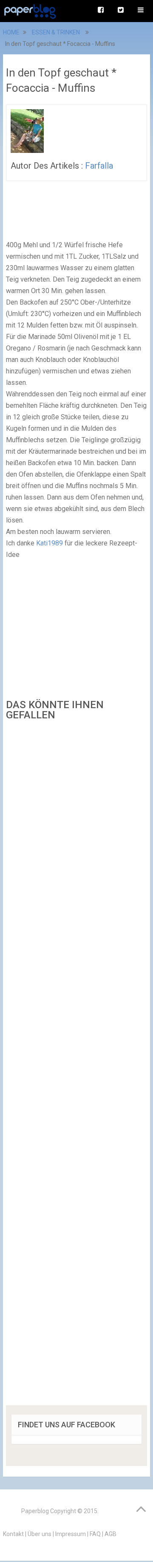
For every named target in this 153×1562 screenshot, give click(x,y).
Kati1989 (49, 543)
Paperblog (35, 1511)
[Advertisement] (76, 1066)
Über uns (39, 1534)
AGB (110, 1534)
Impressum (70, 1534)
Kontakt (13, 1534)
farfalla (99, 166)
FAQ (95, 1534)
